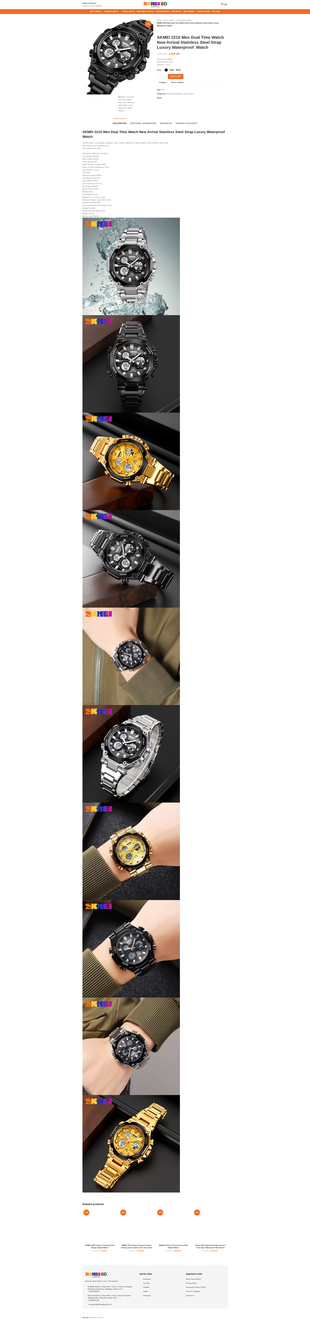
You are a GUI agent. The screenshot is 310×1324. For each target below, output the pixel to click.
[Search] (216, 4)
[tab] (119, 122)
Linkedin (146, 1287)
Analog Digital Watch (184, 20)
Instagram (147, 1295)
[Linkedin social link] (166, 98)
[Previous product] (158, 30)
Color (159, 70)
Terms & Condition (193, 1291)
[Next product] (164, 30)
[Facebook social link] (163, 98)
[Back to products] (161, 30)
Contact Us (190, 1295)
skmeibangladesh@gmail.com (100, 1304)
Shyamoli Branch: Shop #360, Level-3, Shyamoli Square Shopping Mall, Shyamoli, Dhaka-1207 (109, 1297)
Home (159, 20)
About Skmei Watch (193, 1279)
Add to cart (175, 76)
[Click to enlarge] (87, 89)
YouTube (146, 1283)
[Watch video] (87, 82)
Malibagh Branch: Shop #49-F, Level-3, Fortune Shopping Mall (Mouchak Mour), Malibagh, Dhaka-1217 (110, 1288)
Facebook (147, 1279)
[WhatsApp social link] (169, 98)
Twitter (145, 1291)
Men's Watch (169, 20)
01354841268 (94, 1300)
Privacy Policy (191, 1283)
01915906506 (94, 1291)
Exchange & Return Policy (196, 1287)
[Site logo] (155, 4)
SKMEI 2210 (92, 132)
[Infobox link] (92, 4)
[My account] (212, 4)
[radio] (166, 70)
